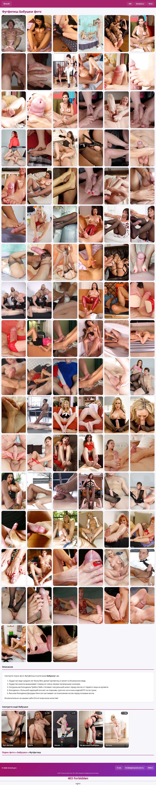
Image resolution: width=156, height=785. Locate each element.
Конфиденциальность (134, 768)
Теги (150, 4)
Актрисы (140, 4)
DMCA (150, 768)
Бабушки (22, 752)
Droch (7, 3)
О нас (119, 768)
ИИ (130, 4)
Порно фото (8, 752)
